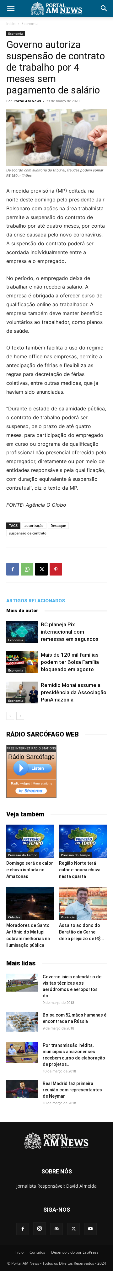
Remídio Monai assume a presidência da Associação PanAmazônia (73, 692)
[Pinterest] (56, 569)
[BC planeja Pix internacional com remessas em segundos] (22, 632)
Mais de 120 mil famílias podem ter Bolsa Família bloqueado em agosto (70, 662)
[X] (41, 569)
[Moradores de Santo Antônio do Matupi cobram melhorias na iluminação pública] (30, 903)
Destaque (58, 525)
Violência (68, 917)
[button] (11, 8)
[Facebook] (12, 569)
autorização (34, 525)
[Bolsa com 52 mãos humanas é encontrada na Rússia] (22, 1022)
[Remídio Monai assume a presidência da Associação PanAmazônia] (22, 692)
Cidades (14, 917)
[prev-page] (10, 716)
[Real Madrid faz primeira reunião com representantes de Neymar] (22, 1089)
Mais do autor (22, 610)
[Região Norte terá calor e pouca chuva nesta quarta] (83, 841)
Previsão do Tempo (22, 855)
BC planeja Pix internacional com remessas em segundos (70, 631)
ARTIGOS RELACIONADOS (35, 601)
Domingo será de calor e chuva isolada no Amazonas (29, 870)
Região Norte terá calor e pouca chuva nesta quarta (79, 870)
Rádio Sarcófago (31, 756)
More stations (42, 783)
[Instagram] (39, 1228)
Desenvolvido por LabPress (75, 1252)
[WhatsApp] (27, 569)
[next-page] (20, 716)
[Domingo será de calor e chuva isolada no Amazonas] (30, 841)
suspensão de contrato (27, 533)
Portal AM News (27, 100)
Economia (30, 23)
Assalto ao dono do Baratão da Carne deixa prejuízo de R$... (81, 932)
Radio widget (20, 783)
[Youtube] (90, 1229)
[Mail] (56, 1229)
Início (10, 23)
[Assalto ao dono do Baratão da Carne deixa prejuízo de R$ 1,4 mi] (83, 903)
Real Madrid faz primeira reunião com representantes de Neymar (72, 1090)
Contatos (37, 1252)
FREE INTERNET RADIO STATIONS (31, 748)
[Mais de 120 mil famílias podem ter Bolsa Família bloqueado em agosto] (22, 662)
